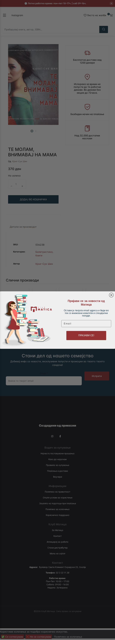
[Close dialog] (111, 295)
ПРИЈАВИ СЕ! (86, 335)
